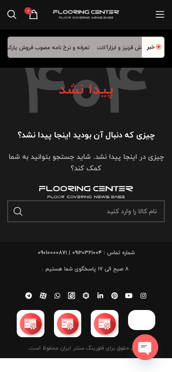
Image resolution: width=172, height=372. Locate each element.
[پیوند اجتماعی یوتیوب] (129, 296)
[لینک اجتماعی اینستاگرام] (143, 296)
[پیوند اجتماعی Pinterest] (115, 296)
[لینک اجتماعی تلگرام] (29, 296)
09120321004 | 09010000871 (70, 252)
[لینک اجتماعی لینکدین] (100, 296)
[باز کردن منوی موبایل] (160, 14)
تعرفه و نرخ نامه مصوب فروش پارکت (48, 47)
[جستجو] (12, 14)
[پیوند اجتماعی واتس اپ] (57, 296)
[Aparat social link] (43, 296)
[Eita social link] (71, 296)
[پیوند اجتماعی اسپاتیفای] (86, 296)
